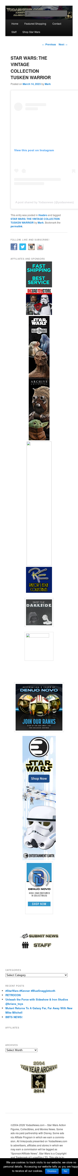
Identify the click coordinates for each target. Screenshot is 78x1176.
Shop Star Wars (31, 32)
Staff (13, 32)
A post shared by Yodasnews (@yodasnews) (44, 202)
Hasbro (42, 215)
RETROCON (13, 995)
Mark (48, 84)
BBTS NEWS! (13, 1017)
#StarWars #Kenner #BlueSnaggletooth (30, 991)
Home (14, 23)
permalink (16, 226)
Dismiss (51, 1171)
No (65, 1171)
